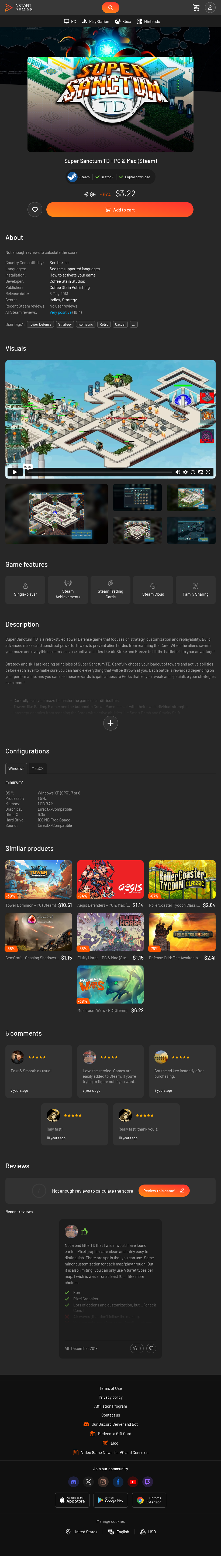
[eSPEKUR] (161, 1057)
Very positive (61, 312)
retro (104, 324)
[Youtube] (132, 1481)
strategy (65, 324)
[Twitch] (147, 1481)
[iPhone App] (72, 1500)
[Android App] (111, 1500)
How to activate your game (73, 274)
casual (120, 324)
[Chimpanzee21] (53, 1115)
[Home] (18, 8)
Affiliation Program (110, 1406)
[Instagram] (103, 1481)
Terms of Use (110, 1388)
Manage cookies (110, 1521)
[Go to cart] (196, 7)
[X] (88, 1481)
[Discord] (73, 1481)
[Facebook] (118, 1481)
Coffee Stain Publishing (70, 287)
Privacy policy (111, 1397)
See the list (59, 262)
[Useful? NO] (151, 1348)
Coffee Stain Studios (67, 281)
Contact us (110, 1414)
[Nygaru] (17, 1057)
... (133, 324)
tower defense (40, 324)
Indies (55, 299)
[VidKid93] (89, 1057)
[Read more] (110, 1282)
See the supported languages (75, 268)
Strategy (69, 299)
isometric (85, 324)
